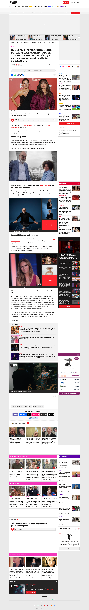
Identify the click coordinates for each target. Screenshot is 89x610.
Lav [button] (71, 531)
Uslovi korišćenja (60, 601)
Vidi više (69, 548)
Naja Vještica (18, 64)
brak (30, 406)
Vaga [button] (78, 531)
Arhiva (45, 601)
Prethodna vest (17, 396)
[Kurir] (13, 2)
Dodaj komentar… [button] (19, 529)
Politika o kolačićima (39, 601)
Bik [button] (62, 531)
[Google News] (78, 66)
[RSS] (75, 66)
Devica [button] (74, 531)
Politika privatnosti (52, 601)
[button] (52, 65)
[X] (66, 66)
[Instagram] (63, 66)
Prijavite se (32, 592)
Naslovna (13, 42)
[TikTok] (72, 66)
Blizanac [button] (66, 531)
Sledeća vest (50, 396)
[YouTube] (69, 66)
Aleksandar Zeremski (17, 406)
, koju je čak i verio (44, 185)
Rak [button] (69, 531)
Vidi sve (69, 306)
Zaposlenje (67, 601)
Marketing (22, 601)
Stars (18, 42)
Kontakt (26, 601)
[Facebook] (60, 66)
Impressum (31, 601)
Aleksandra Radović (25, 125)
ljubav (25, 406)
